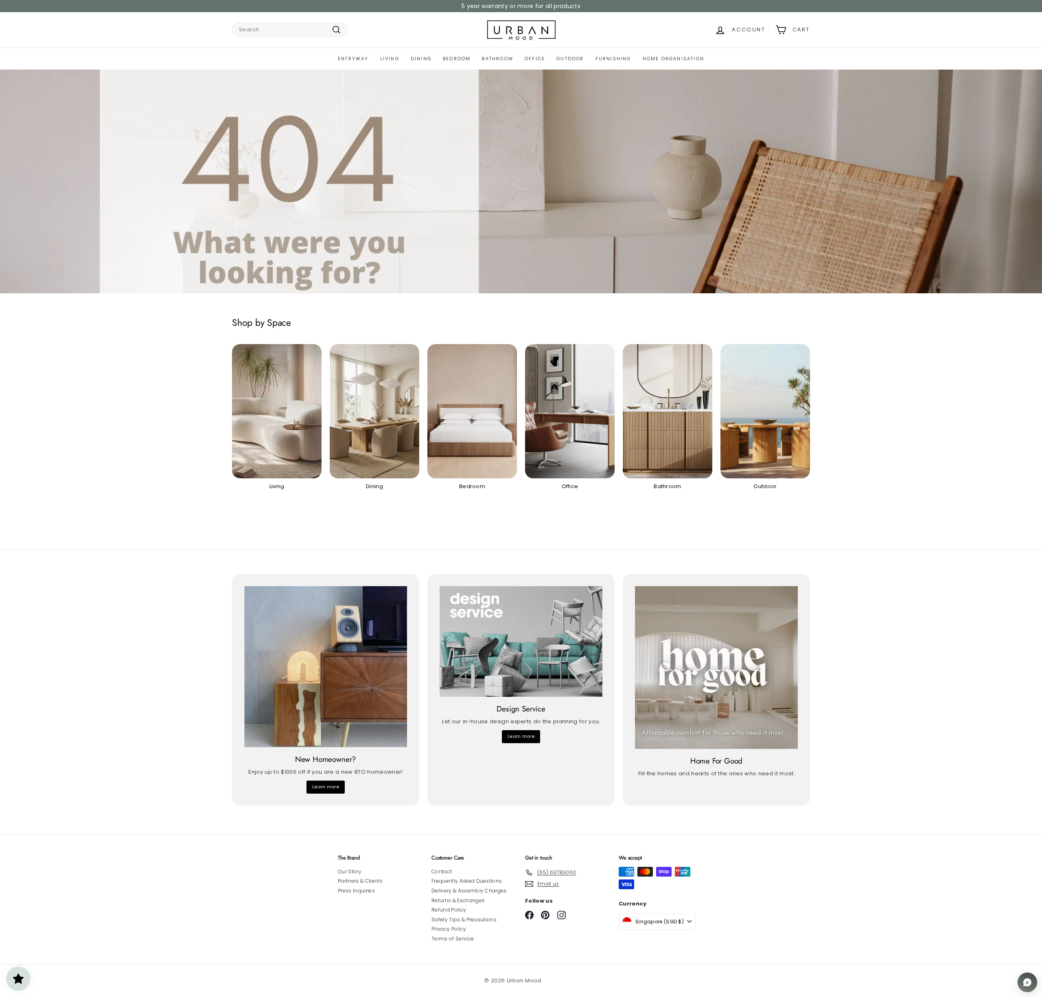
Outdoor (570, 58)
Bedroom (457, 58)
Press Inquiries (356, 890)
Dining (421, 58)
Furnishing (613, 58)
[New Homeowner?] (325, 666)
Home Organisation (673, 58)
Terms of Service (452, 938)
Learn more (325, 786)
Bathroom (497, 58)
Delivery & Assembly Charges (469, 890)
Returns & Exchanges (458, 900)
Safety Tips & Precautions (464, 919)
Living (389, 58)
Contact (441, 871)
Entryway (353, 58)
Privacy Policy (448, 928)
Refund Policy (448, 909)
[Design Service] (521, 641)
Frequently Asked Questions (466, 880)
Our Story (349, 871)
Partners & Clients (360, 880)
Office (535, 58)
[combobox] (290, 30)
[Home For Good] (716, 667)
